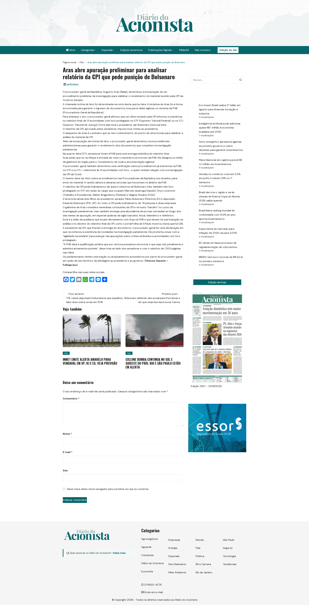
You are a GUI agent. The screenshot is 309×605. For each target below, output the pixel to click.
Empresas (174, 540)
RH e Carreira (203, 564)
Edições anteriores (131, 50)
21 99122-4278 (153, 584)
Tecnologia (229, 556)
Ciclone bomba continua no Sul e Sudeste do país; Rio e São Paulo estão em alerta (153, 363)
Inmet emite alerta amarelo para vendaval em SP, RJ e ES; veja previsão (90, 361)
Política (200, 556)
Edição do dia (228, 50)
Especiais (107, 50)
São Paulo (228, 540)
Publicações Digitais (160, 50)
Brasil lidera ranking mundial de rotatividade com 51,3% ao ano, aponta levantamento (217, 214)
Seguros (228, 548)
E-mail (67, 452)
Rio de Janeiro (204, 572)
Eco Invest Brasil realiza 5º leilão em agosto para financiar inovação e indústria (219, 109)
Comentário (71, 398)
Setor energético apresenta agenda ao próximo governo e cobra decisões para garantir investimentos (221, 146)
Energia (173, 548)
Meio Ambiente (177, 572)
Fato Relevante (177, 564)
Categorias (87, 50)
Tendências (229, 564)
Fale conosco (202, 50)
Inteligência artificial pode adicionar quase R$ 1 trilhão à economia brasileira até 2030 (220, 127)
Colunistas (147, 555)
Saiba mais (119, 553)
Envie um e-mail (153, 592)
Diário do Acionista (152, 563)
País (66, 353)
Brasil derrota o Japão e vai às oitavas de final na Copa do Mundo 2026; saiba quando (219, 196)
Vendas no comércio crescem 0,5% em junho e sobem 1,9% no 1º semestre (220, 178)
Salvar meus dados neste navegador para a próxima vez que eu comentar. (108, 489)
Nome (67, 433)
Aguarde (146, 547)
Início (72, 50)
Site (65, 470)
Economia (147, 571)
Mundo (200, 540)
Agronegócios (149, 539)
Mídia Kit (184, 50)
